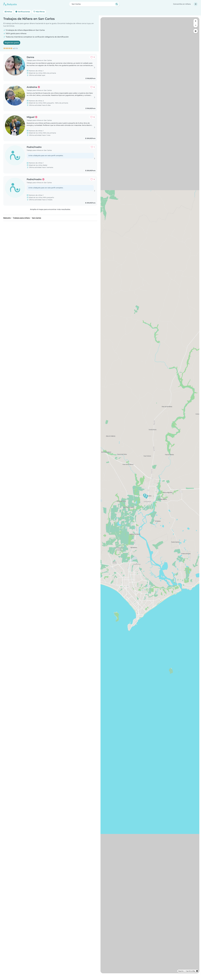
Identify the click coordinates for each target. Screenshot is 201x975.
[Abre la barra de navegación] (196, 4)
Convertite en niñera (182, 4)
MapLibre (181, 971)
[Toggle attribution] (197, 971)
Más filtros (40, 12)
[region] (149, 495)
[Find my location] (195, 31)
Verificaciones (23, 12)
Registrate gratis (12, 43)
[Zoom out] (195, 25)
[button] (146, 497)
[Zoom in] (195, 21)
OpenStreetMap (190, 971)
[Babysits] (10, 4)
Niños (9, 12)
